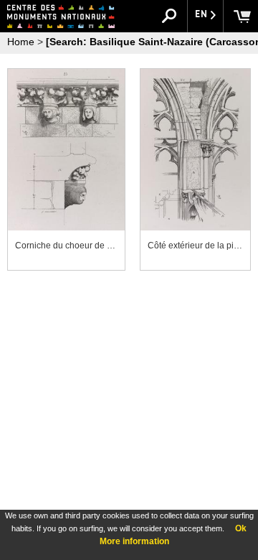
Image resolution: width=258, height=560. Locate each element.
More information (134, 541)
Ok (241, 528)
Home (20, 41)
